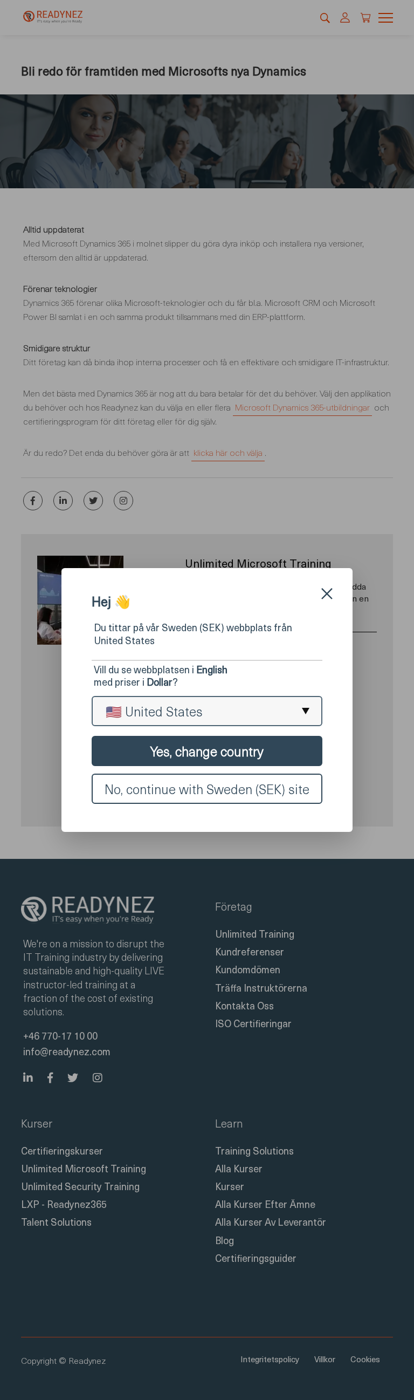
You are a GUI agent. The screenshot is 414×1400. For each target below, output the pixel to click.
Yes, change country (207, 751)
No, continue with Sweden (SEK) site (207, 788)
